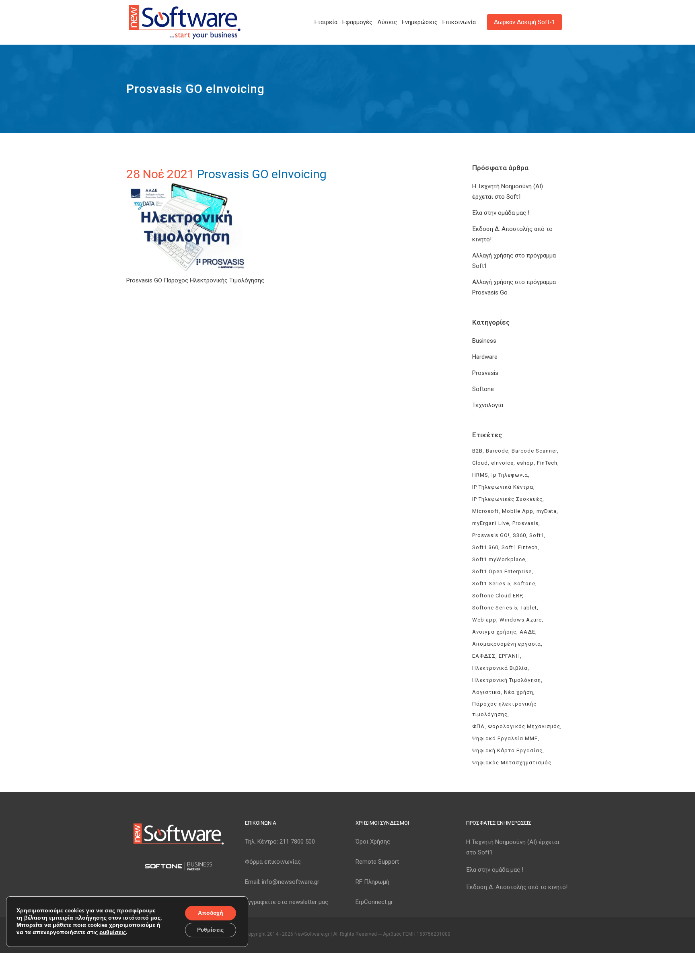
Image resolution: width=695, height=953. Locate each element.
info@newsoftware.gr (290, 881)
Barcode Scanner (534, 451)
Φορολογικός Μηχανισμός (524, 726)
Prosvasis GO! (491, 535)
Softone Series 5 (494, 608)
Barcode (497, 451)
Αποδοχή (210, 913)
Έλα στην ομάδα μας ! (500, 212)
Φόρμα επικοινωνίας (273, 861)
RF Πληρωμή (372, 881)
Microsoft (485, 511)
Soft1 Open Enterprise (502, 571)
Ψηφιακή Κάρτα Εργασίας (507, 750)
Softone (483, 389)
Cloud (480, 463)
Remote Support (377, 861)
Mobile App (517, 511)
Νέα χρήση (518, 692)
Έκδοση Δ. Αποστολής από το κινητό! (517, 887)
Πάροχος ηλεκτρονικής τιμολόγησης (504, 709)
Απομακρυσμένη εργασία (506, 644)
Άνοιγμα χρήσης (494, 632)
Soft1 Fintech (520, 547)
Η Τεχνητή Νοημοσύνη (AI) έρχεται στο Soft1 (512, 847)
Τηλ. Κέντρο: (280, 841)
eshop (525, 463)
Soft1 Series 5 (491, 583)
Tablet (528, 608)
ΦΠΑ (478, 726)
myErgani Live (490, 523)
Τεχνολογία (487, 405)
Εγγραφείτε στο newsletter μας (286, 902)
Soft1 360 (485, 547)
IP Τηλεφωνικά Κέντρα (502, 487)
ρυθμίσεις (112, 932)
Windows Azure (521, 620)
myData (547, 511)
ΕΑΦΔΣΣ (484, 656)
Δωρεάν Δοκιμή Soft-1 (524, 22)
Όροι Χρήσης (373, 841)
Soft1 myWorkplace (498, 559)
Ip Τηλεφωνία (509, 475)
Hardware (485, 356)
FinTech (547, 463)
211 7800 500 (297, 841)
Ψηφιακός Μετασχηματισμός (511, 763)
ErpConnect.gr (374, 902)
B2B (477, 451)
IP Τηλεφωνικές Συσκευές (507, 499)
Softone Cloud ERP (497, 596)
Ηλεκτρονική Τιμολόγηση (506, 680)
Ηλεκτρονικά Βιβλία (500, 668)
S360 (519, 535)
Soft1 (536, 535)
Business (484, 340)
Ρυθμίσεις (210, 930)
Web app (484, 620)
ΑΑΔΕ (527, 632)
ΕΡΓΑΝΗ (509, 656)
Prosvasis (485, 373)
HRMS (480, 475)
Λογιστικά (486, 692)
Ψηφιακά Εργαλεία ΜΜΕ (505, 738)
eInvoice (502, 463)
